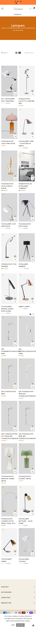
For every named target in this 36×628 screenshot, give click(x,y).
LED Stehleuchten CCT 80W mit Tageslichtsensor (9, 436)
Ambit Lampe (24, 306)
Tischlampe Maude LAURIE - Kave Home (8, 308)
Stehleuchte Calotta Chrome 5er (26, 101)
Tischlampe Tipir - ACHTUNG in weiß (26, 143)
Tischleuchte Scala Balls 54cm (7, 186)
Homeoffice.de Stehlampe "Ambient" (25, 186)
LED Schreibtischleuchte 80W (10, 351)
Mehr (12, 625)
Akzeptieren (20, 625)
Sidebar (5, 53)
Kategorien (17, 14)
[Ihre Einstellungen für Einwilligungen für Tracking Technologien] (33, 625)
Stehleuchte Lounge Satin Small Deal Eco (8, 521)
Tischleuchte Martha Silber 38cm (7, 478)
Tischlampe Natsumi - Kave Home (26, 521)
